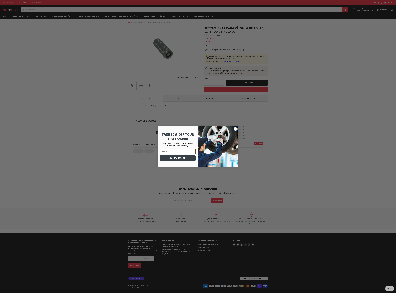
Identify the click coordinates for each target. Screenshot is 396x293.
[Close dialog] (235, 129)
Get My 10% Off (178, 158)
